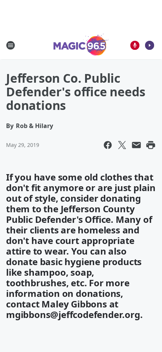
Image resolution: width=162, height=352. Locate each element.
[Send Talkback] (134, 45)
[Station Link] (81, 45)
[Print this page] (150, 145)
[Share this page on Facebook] (107, 145)
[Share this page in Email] (136, 145)
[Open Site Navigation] (10, 45)
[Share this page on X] (122, 145)
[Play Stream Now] (149, 45)
